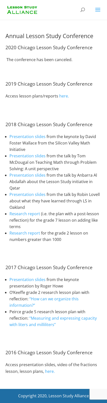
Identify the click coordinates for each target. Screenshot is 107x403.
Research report (24, 213)
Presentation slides (27, 136)
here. (64, 96)
